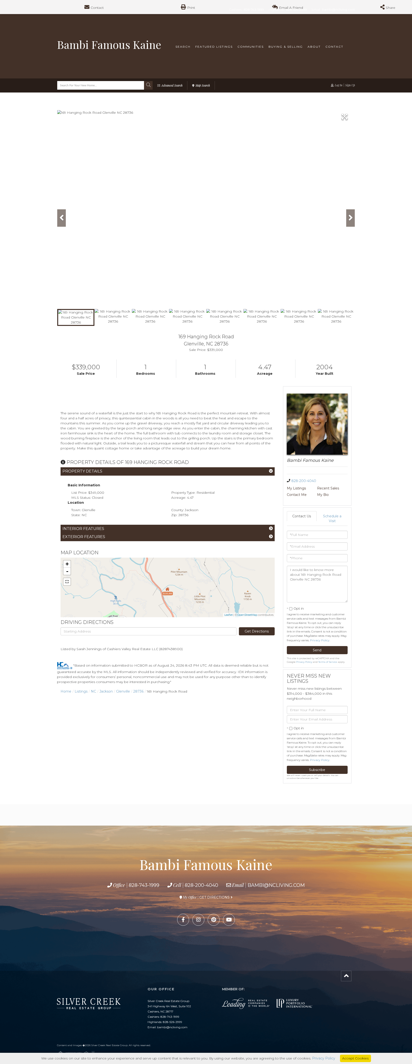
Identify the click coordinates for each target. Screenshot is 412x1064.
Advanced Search (171, 85)
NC (93, 691)
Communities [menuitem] (250, 46)
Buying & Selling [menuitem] (285, 46)
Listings (81, 691)
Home (66, 691)
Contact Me (297, 495)
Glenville (123, 691)
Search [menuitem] (183, 46)
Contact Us (301, 516)
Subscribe (317, 770)
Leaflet (228, 615)
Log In (338, 85)
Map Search (203, 85)
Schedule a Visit (332, 518)
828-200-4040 (303, 481)
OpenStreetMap (247, 615)
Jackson (106, 691)
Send (317, 650)
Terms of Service (327, 661)
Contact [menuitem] (334, 46)
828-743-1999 (144, 885)
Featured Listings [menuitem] (214, 46)
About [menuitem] (314, 46)
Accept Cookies (355, 1058)
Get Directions (257, 631)
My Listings (296, 488)
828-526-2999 (172, 1022)
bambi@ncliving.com (276, 885)
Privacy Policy (320, 640)
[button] (148, 85)
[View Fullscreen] (67, 581)
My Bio (323, 495)
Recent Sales (328, 488)
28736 (138, 691)
